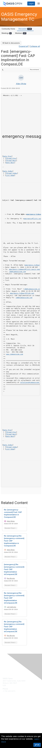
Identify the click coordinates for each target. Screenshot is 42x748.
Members (20, 33)
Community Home (8, 29)
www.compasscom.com (14, 354)
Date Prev (7, 156)
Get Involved (7, 707)
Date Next (10, 162)
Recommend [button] (34, 69)
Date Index (7, 171)
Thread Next (11, 160)
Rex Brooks (11, 578)
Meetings (6, 33)
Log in (31, 3)
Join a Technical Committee (13, 713)
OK (38, 745)
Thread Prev (11, 158)
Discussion (25, 29)
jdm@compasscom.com (17, 271)
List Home (10, 175)
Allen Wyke (21, 83)
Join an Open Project (11, 710)
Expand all (23, 46)
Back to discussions (12, 43)
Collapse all (35, 46)
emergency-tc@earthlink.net (22, 293)
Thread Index (11, 173)
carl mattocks (11, 607)
